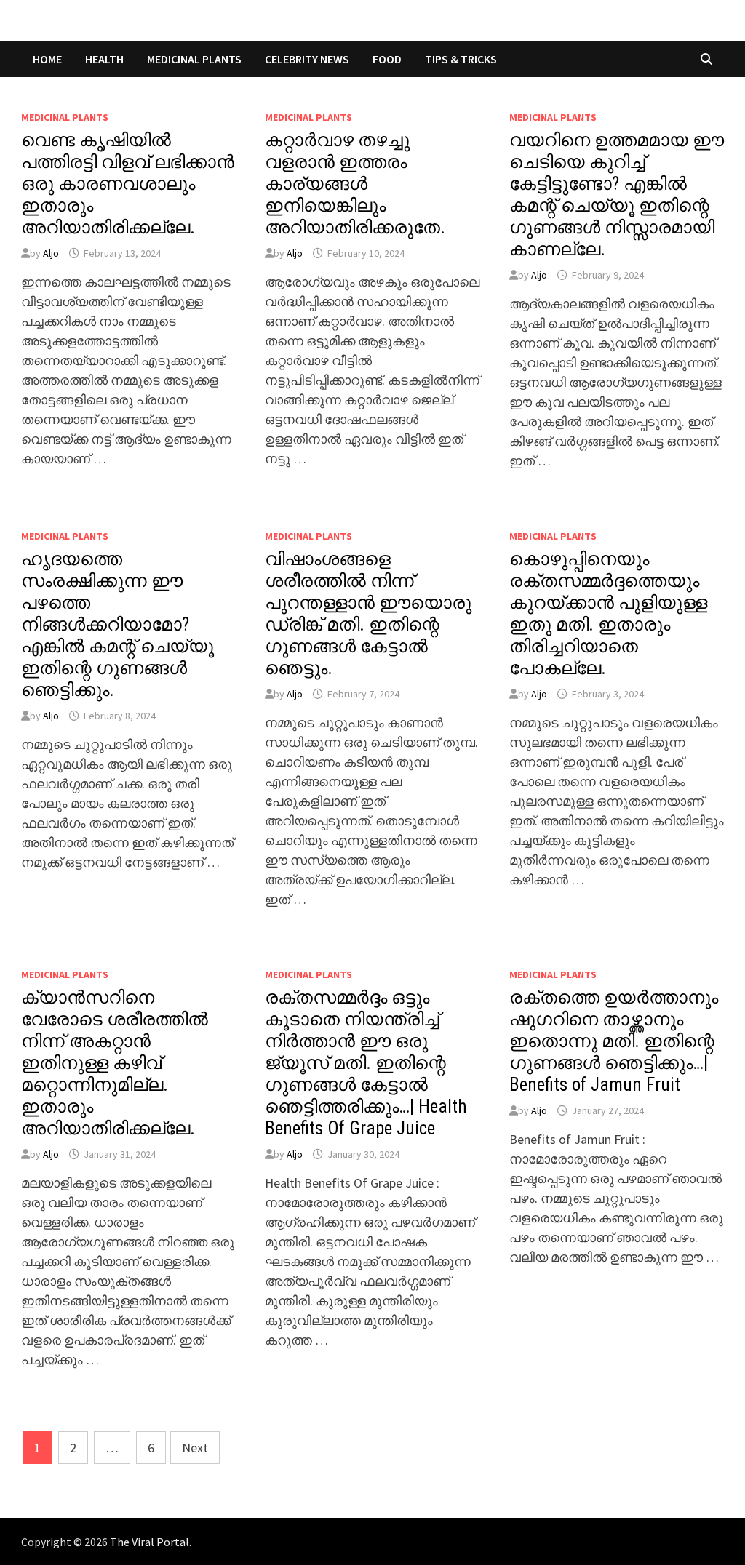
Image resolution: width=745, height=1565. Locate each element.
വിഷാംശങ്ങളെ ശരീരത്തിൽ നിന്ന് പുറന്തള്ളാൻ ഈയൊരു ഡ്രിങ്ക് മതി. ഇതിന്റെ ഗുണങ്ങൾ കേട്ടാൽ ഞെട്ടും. (368, 613)
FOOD (387, 59)
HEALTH (104, 59)
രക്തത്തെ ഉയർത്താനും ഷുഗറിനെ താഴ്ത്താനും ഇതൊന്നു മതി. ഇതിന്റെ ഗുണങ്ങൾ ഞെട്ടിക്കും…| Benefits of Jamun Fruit (613, 1041)
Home (47, 59)
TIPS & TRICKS (461, 59)
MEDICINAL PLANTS (194, 59)
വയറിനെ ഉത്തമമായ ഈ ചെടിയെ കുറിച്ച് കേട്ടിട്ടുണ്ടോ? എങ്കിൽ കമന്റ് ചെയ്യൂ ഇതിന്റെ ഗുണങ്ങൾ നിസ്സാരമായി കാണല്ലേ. (616, 194)
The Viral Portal (149, 1541)
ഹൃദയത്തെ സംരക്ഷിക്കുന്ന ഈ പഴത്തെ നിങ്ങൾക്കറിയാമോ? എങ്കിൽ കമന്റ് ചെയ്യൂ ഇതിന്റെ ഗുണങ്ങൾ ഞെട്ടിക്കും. (117, 624)
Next (195, 1447)
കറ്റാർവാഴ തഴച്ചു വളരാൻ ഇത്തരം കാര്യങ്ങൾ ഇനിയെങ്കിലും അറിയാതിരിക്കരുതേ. (355, 183)
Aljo (51, 253)
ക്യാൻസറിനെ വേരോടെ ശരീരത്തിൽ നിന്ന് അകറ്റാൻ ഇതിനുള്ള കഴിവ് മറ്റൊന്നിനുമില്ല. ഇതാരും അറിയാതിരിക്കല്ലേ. (114, 1063)
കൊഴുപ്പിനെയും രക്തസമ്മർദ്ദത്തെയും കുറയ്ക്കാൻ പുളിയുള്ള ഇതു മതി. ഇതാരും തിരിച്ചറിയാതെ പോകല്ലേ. (608, 613)
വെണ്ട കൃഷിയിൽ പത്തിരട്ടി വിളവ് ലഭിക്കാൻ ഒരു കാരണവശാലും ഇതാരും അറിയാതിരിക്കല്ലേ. (127, 183)
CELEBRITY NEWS (307, 59)
